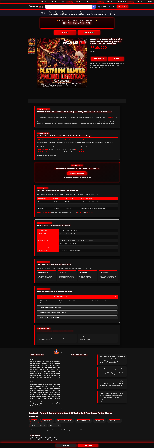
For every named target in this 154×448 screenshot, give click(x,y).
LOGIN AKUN (65, 32)
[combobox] (68, 7)
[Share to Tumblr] (55, 439)
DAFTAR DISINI (99, 59)
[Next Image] (85, 63)
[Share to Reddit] (50, 439)
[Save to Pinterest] (46, 439)
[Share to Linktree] (41, 439)
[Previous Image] (38, 63)
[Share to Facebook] (37, 439)
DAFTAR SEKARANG (89, 32)
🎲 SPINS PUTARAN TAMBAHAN (77, 173)
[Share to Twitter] (32, 439)
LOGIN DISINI (116, 59)
